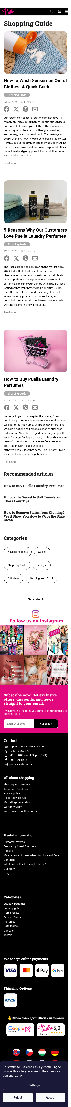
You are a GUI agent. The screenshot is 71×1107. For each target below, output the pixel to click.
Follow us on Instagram (36, 620)
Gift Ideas (13, 578)
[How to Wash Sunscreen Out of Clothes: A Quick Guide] (35, 52)
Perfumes (9, 921)
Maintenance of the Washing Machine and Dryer (32, 855)
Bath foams (11, 926)
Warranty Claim (13, 806)
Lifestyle (42, 565)
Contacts (9, 859)
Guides (42, 551)
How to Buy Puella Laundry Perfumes (31, 382)
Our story (9, 868)
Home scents (11, 912)
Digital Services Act (15, 797)
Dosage (8, 850)
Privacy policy (12, 793)
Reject (17, 1097)
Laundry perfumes (14, 903)
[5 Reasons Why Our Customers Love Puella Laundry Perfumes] (35, 201)
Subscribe (46, 723)
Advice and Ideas (18, 551)
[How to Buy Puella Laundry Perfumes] (35, 350)
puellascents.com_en (21, 764)
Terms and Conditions (16, 789)
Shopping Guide (17, 94)
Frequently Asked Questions (20, 846)
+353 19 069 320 (19, 750)
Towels (8, 935)
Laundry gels (11, 908)
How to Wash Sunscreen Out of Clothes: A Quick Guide (35, 83)
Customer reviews (14, 842)
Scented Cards (12, 917)
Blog (6, 873)
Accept (50, 1097)
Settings (34, 1085)
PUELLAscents (18, 759)
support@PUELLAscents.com (26, 746)
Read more (10, 163)
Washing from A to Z (41, 578)
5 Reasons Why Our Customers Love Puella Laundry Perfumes (35, 233)
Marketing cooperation (17, 802)
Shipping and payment (17, 784)
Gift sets (9, 930)
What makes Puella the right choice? (25, 864)
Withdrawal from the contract (21, 811)
